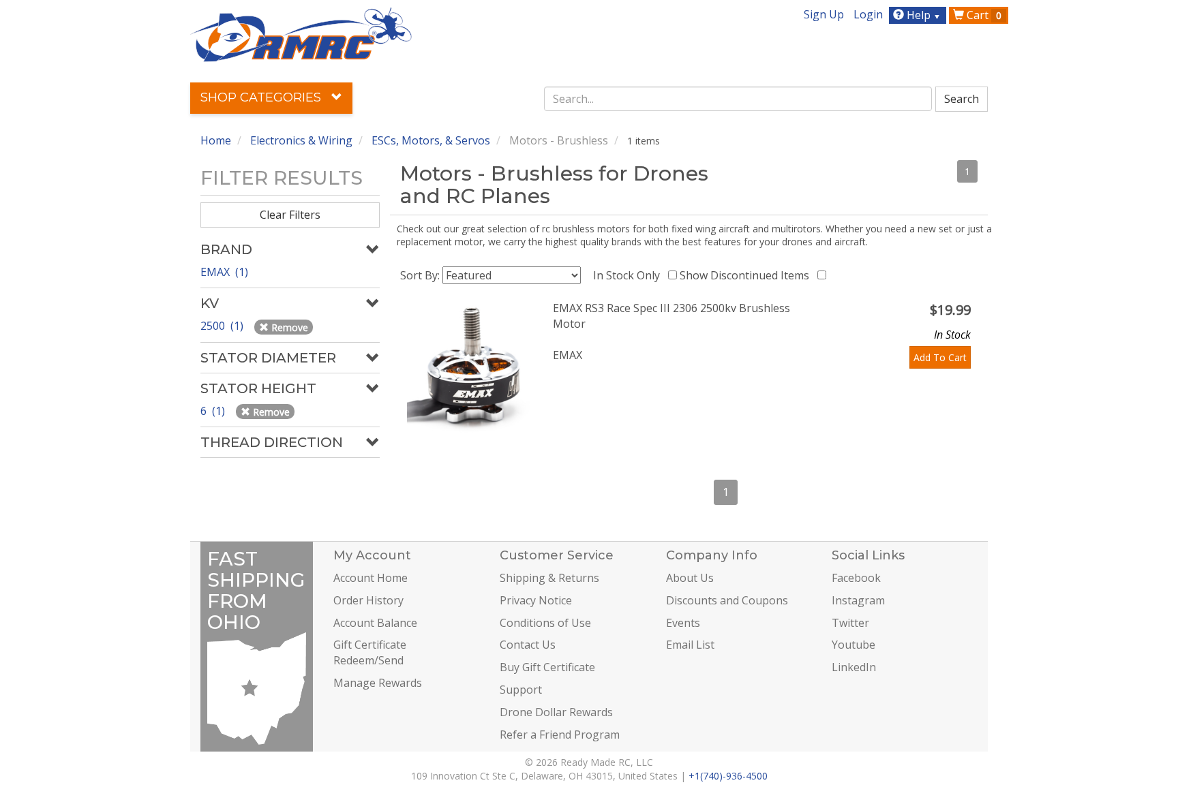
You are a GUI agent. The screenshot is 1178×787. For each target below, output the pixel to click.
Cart (982, 14)
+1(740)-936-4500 (728, 775)
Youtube (853, 644)
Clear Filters (290, 214)
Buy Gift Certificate (547, 667)
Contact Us (528, 644)
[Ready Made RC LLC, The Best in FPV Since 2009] (301, 33)
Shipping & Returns (549, 577)
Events (683, 622)
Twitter (850, 622)
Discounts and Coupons (727, 600)
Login (868, 14)
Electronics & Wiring (301, 140)
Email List (690, 644)
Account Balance (375, 622)
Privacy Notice (536, 600)
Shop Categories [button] (262, 97)
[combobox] (738, 99)
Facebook (856, 577)
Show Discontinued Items (747, 275)
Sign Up (824, 14)
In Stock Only (629, 275)
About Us (690, 577)
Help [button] (922, 14)
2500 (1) (223, 325)
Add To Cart (940, 357)
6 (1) (214, 410)
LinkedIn (854, 667)
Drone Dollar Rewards (556, 712)
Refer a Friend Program (560, 734)
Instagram (858, 600)
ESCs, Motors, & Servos (431, 140)
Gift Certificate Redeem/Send (369, 652)
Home (215, 140)
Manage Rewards (377, 682)
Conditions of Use (545, 622)
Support (521, 689)
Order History (368, 600)
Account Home (370, 577)
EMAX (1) (224, 271)
